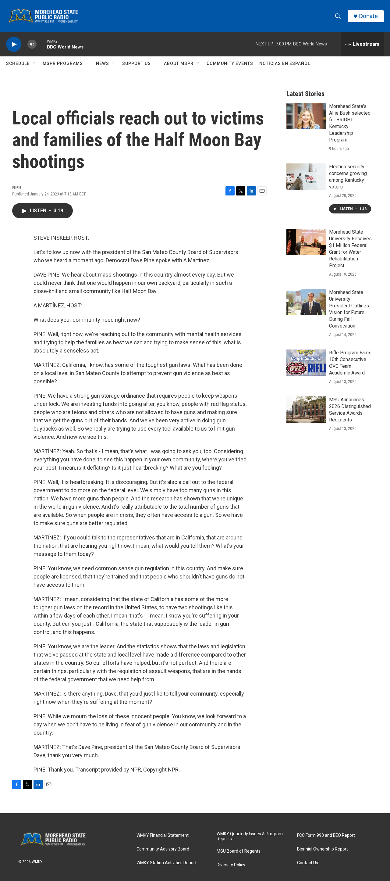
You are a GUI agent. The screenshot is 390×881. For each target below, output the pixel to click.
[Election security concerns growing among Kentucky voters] (306, 176)
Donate (368, 16)
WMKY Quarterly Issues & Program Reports (250, 836)
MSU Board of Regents (239, 851)
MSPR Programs (63, 63)
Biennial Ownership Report (322, 849)
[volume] (32, 44)
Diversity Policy (231, 865)
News (102, 63)
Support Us (136, 63)
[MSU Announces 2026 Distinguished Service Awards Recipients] (306, 409)
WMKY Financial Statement (162, 835)
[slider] (42, 44)
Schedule (18, 63)
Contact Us (307, 863)
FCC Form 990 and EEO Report (326, 835)
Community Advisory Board (162, 849)
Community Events (230, 63)
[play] (14, 44)
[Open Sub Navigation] (34, 63)
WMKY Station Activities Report (166, 863)
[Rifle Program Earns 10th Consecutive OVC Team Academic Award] (306, 362)
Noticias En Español (284, 63)
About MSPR (178, 63)
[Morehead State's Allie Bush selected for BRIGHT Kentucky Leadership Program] (306, 116)
